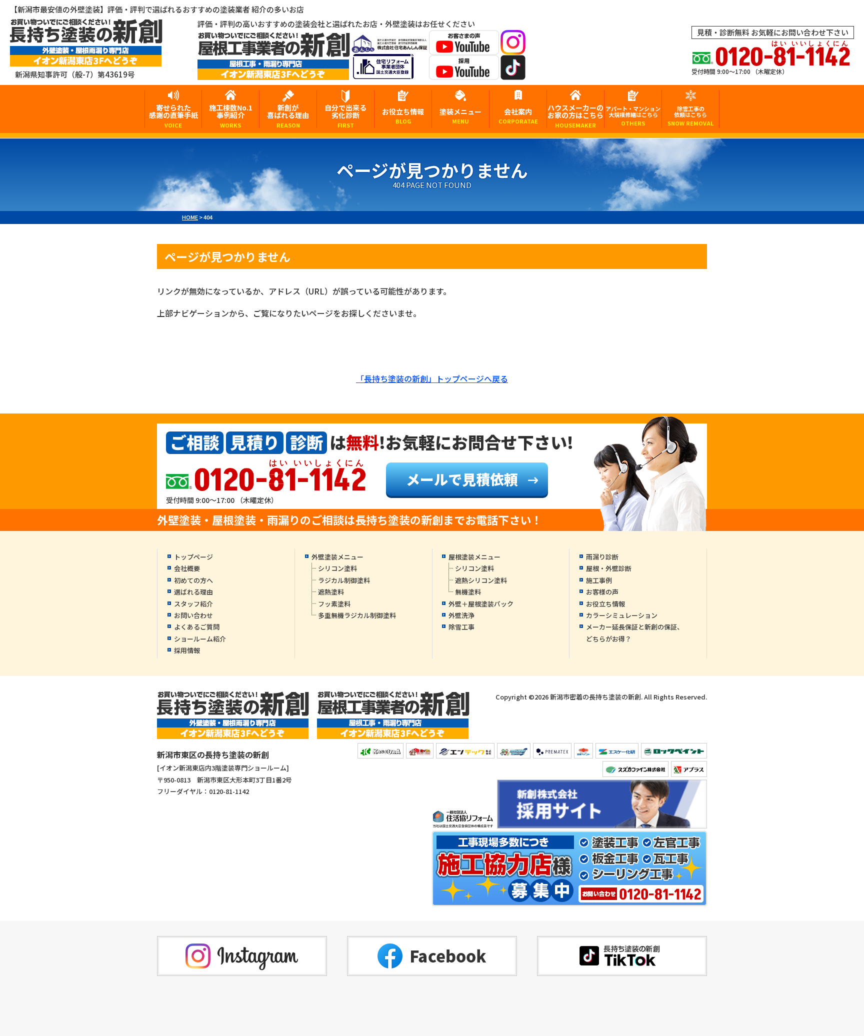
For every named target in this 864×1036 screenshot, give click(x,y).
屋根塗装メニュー (474, 557)
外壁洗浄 (461, 615)
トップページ (193, 557)
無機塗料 (468, 591)
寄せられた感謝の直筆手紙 (173, 115)
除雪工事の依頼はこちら (691, 115)
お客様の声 (602, 591)
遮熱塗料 (331, 591)
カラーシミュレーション (622, 615)
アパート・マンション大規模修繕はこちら (633, 115)
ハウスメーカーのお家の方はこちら (576, 115)
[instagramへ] (513, 48)
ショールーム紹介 (200, 639)
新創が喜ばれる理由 (288, 115)
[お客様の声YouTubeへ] (464, 48)
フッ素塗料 (334, 603)
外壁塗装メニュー (338, 557)
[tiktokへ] (513, 73)
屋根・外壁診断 (609, 568)
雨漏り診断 (602, 557)
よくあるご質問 (197, 627)
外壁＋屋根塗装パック (481, 603)
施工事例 (599, 580)
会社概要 (187, 568)
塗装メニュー (461, 115)
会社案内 (518, 115)
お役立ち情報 (403, 115)
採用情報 (187, 650)
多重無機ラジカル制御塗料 (357, 615)
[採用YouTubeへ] (464, 73)
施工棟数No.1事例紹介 (230, 115)
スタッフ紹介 (193, 603)
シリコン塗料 (337, 568)
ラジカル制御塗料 (344, 580)
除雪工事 (461, 627)
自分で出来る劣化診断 (345, 115)
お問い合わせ (193, 615)
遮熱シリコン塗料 (481, 580)
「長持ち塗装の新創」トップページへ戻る (432, 378)
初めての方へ (193, 580)
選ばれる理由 (193, 591)
